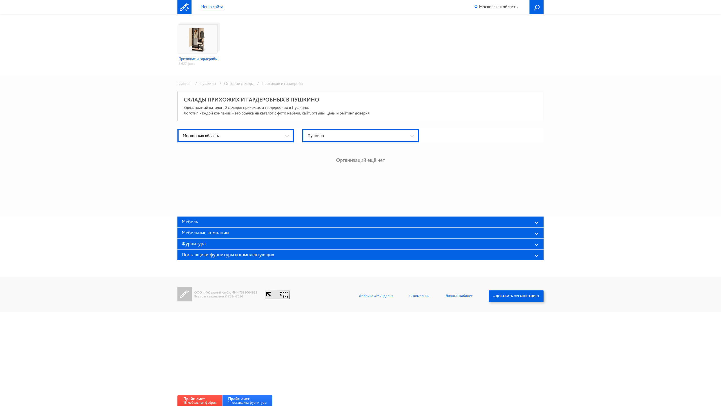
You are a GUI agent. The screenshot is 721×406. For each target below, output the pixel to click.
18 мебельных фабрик (200, 400)
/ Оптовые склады (236, 83)
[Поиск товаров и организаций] (536, 7)
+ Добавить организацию (516, 296)
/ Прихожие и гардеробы (278, 83)
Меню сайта (212, 7)
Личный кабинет (459, 296)
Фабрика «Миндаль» (376, 296)
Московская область (498, 6)
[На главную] (184, 7)
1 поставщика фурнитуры (247, 400)
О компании (420, 296)
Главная (184, 83)
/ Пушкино (204, 83)
